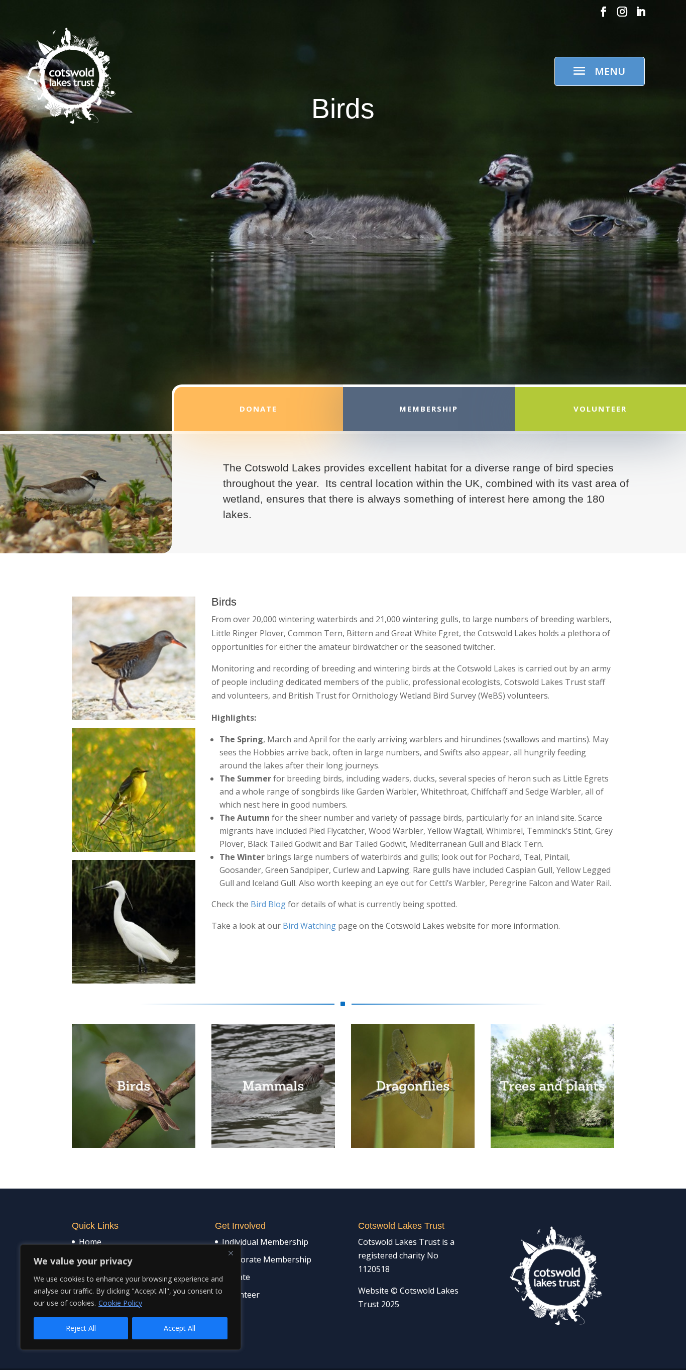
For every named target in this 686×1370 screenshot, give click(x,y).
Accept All (179, 1328)
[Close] (230, 1253)
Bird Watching (309, 925)
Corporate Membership (266, 1259)
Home (90, 1241)
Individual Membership (265, 1241)
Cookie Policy (120, 1303)
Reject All (81, 1328)
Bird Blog (267, 904)
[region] (130, 1297)
